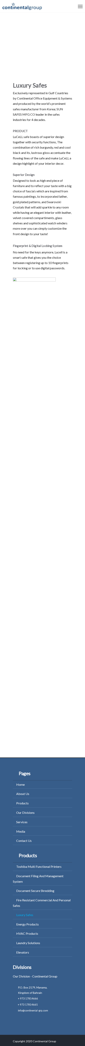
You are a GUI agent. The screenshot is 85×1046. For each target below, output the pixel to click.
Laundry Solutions (28, 943)
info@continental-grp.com (33, 1010)
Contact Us (24, 840)
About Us (22, 794)
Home (20, 784)
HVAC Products (27, 933)
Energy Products (27, 924)
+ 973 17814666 (28, 998)
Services (21, 822)
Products (22, 803)
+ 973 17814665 (28, 1004)
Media (20, 831)
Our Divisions (25, 812)
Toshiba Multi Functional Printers (38, 866)
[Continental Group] (22, 7)
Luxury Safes (24, 915)
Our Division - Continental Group (35, 976)
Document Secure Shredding (35, 891)
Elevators (22, 952)
